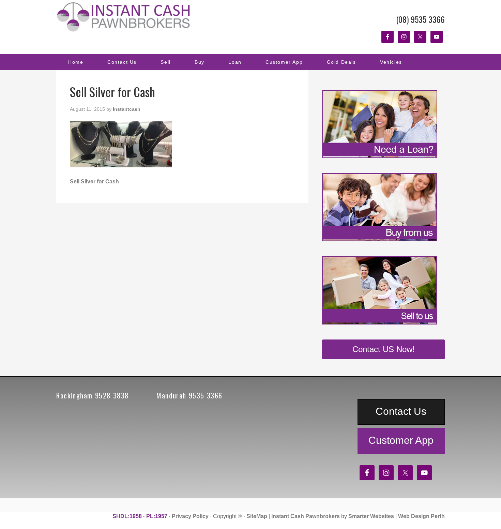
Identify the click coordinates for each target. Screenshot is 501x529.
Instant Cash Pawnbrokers (124, 17)
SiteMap (256, 516)
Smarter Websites (371, 516)
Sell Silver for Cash (94, 181)
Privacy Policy (190, 516)
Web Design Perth (421, 516)
